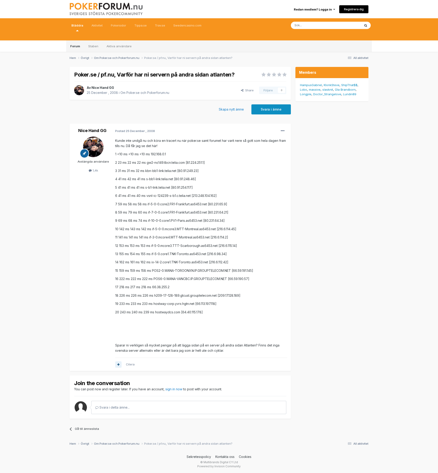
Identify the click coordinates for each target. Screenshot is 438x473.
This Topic (347, 25)
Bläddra (77, 25)
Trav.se (160, 25)
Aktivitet (97, 25)
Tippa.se (140, 25)
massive (315, 89)
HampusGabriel (311, 85)
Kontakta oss (225, 457)
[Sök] (366, 25)
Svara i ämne (271, 109)
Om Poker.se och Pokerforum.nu (144, 93)
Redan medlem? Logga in (313, 9)
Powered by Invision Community (219, 466)
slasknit (327, 89)
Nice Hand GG (102, 88)
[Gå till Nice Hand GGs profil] (79, 90)
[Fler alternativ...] (282, 131)
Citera (130, 364)
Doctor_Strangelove (327, 94)
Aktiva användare (119, 46)
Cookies (245, 457)
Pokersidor (118, 25)
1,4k (95, 170)
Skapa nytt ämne (231, 109)
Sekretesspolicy (199, 457)
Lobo (303, 89)
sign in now (173, 389)
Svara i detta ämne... (114, 407)
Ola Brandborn (345, 89)
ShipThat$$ (349, 85)
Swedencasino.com (187, 25)
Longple (305, 94)
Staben (93, 46)
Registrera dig (354, 9)
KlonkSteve (331, 85)
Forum (75, 46)
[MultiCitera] (118, 364)
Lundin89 (349, 94)
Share (248, 90)
